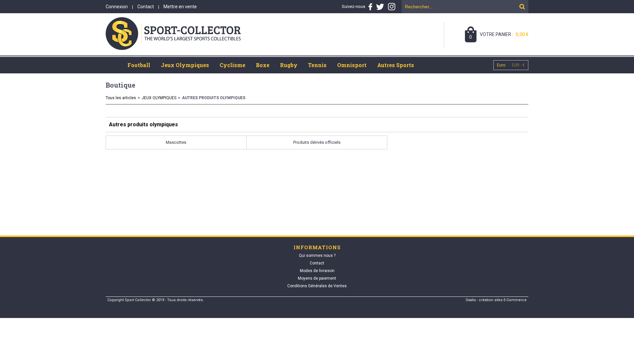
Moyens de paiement (317, 278)
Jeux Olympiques (185, 64)
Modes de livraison (317, 270)
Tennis (317, 64)
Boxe (262, 64)
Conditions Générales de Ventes (317, 286)
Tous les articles (121, 98)
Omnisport (352, 64)
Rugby (289, 64)
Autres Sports (395, 64)
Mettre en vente (180, 6)
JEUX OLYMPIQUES (159, 98)
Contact (145, 6)
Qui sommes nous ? (317, 255)
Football (138, 64)
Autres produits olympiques (213, 98)
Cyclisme (232, 64)
